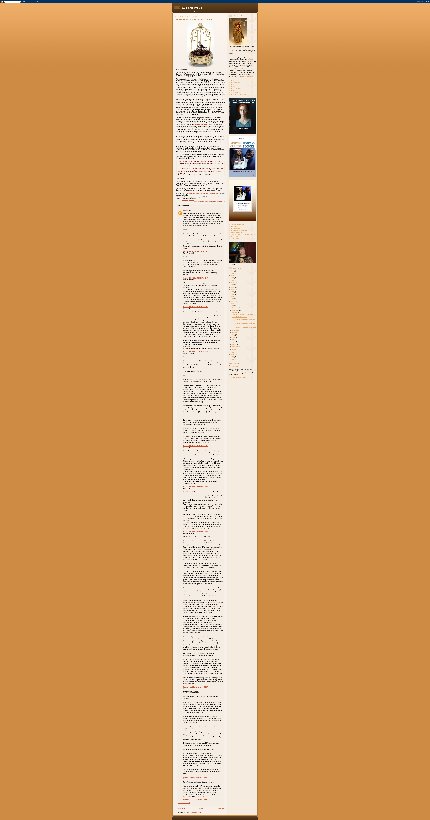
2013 (232, 299)
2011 (232, 303)
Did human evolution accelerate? (242, 314)
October (235, 312)
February (235, 346)
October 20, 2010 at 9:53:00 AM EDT (195, 532)
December (235, 308)
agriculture (201, 201)
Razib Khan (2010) (201, 124)
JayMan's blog (235, 228)
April (234, 342)
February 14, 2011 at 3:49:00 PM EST (195, 777)
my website (249, 59)
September (236, 330)
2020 (232, 282)
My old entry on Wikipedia (239, 230)
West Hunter (235, 238)
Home (201, 809)
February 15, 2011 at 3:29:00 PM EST (195, 799)
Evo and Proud (192, 7)
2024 (232, 273)
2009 (232, 352)
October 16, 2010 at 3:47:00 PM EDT (195, 251)
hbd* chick (234, 226)
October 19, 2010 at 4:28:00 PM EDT (195, 446)
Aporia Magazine (247, 76)
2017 (232, 289)
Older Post (220, 809)
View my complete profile (239, 377)
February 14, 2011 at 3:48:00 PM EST (195, 687)
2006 (232, 359)
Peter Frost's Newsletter (241, 69)
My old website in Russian (238, 94)
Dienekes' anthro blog (237, 224)
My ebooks (234, 84)
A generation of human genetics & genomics (202, 193)
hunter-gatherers (217, 201)
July (233, 335)
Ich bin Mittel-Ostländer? (239, 317)
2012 (232, 301)
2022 (232, 278)
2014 (232, 296)
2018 (232, 287)
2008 (232, 354)
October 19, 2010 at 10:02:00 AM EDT (195, 352)
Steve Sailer (234, 236)
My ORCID (234, 90)
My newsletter (235, 86)
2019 (232, 285)
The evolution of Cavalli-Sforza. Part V (244, 327)
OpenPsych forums (237, 232)
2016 (232, 292)
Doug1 (185, 210)
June (234, 337)
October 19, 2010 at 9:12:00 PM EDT (195, 487)
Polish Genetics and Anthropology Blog (243, 234)
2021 (232, 280)
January (235, 349)
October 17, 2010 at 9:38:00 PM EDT (195, 307)
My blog (233, 80)
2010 (232, 306)
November (235, 310)
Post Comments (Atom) (194, 813)
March (234, 344)
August (234, 332)
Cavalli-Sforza (208, 201)
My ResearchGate (236, 88)
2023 (232, 275)
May (233, 339)
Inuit (224, 201)
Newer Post (181, 809)
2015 (232, 294)
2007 (232, 357)
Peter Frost (234, 366)
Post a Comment (184, 803)
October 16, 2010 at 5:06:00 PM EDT (195, 278)
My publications (235, 82)
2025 (232, 271)
